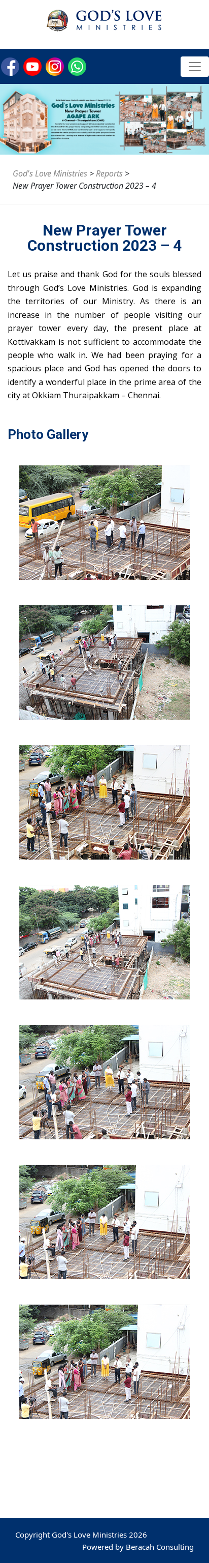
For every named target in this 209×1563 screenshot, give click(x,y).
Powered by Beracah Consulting (138, 1547)
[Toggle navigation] (195, 66)
